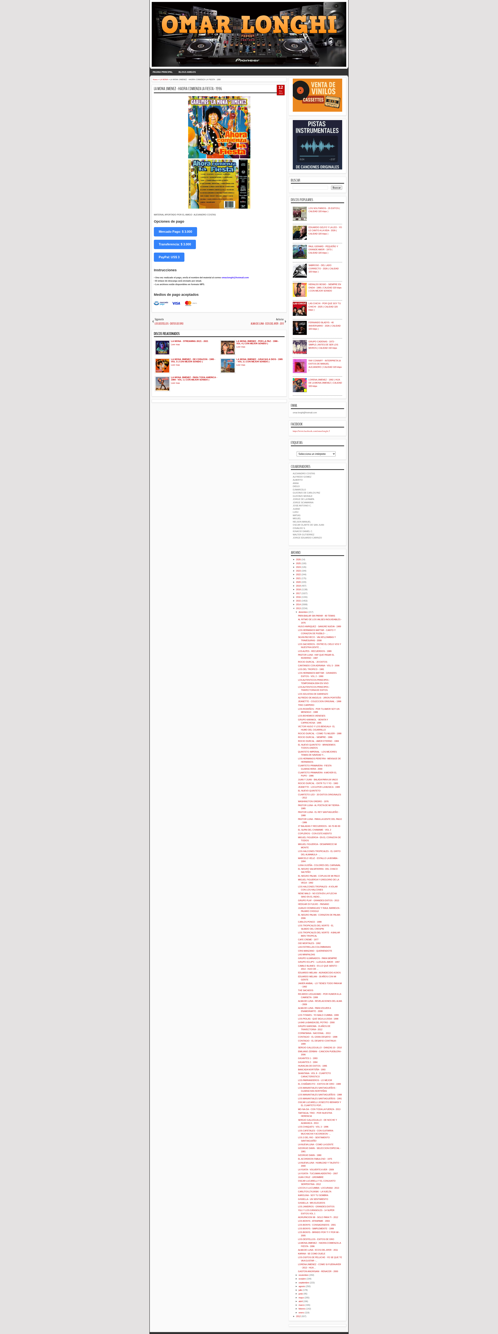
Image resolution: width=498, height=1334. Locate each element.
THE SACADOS (305, 990)
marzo (302, 1305)
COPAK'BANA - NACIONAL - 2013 (314, 1033)
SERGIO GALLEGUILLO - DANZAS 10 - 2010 (320, 1047)
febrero (302, 1309)
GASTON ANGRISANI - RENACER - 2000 (318, 1271)
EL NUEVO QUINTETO (309, 791)
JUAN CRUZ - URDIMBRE (311, 1177)
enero (301, 1312)
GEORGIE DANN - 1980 (309, 1155)
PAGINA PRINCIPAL (163, 72)
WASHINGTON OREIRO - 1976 (313, 801)
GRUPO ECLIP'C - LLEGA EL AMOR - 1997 (319, 962)
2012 (298, 1316)
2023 (298, 571)
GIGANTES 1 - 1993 (307, 1058)
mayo (301, 1297)
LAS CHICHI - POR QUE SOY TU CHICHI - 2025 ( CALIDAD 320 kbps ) (325, 306)
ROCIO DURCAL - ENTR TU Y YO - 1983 (318, 783)
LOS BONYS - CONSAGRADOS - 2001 (317, 1225)
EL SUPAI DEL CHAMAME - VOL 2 (314, 830)
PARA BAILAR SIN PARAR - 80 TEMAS (316, 616)
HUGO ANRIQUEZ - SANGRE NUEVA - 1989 (319, 626)
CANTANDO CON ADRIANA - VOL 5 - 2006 (318, 665)
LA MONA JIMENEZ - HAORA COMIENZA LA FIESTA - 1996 (188, 89)
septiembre (304, 1282)
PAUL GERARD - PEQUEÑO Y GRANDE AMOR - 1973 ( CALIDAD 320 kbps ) (323, 249)
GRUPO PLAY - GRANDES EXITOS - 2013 (318, 900)
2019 (298, 586)
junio (301, 1294)
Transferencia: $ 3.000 (175, 244)
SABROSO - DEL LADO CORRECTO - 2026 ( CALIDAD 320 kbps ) (324, 268)
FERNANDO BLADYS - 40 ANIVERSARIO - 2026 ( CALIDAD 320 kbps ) (325, 325)
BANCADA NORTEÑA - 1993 (311, 1069)
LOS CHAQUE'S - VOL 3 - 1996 (313, 1127)
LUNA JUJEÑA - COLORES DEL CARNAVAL (319, 865)
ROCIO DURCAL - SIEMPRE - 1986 (315, 737)
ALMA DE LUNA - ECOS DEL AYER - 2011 (318, 1250)
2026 (298, 559)
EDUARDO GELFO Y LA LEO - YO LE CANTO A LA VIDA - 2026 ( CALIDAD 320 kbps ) (325, 230)
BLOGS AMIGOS (187, 72)
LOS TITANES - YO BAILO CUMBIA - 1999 (318, 1015)
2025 (298, 563)
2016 (298, 597)
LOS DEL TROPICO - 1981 (311, 669)
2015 (298, 601)
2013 (298, 608)
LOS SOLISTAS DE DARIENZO (313, 694)
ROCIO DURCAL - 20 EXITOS (312, 662)
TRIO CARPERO (306, 705)
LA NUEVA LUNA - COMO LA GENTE (315, 1144)
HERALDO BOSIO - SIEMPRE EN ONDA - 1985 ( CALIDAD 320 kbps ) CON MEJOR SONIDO (325, 287)
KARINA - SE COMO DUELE (311, 1253)
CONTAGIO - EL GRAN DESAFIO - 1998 (317, 1037)
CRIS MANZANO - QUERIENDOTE (315, 951)
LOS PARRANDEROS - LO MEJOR (315, 1080)
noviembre (304, 1275)
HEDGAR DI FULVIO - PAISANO (313, 904)
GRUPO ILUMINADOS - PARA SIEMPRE (317, 958)
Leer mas (175, 344)
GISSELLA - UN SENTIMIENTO (313, 1199)
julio (300, 1290)
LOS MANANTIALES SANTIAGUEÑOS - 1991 (320, 1098)
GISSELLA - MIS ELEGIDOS (311, 1203)
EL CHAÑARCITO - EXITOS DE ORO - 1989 (319, 1084)
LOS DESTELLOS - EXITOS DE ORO (316, 1239)
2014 (298, 604)
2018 (298, 589)
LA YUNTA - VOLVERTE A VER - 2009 (316, 1169)
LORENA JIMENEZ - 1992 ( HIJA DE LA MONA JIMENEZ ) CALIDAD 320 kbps (325, 383)
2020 (298, 582)
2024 (298, 567)
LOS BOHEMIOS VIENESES (311, 716)
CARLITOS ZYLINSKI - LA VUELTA (314, 1191)
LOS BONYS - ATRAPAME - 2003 (314, 1221)
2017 (298, 593)
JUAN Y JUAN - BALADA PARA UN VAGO (318, 779)
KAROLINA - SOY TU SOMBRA (313, 1195)
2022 (298, 574)
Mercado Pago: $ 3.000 (175, 231)
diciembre (303, 612)
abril (300, 1301)
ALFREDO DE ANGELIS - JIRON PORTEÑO (319, 697)
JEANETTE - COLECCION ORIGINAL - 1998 (319, 701)
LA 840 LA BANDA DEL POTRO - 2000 (316, 1022)
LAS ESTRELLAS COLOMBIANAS (314, 947)
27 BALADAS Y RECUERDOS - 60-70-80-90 (319, 826)
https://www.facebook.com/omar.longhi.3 (311, 430)
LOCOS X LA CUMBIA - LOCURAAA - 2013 (318, 1188)
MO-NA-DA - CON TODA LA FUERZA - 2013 (319, 1109)
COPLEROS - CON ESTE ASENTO (315, 833)
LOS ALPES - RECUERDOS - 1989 (314, 651)
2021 (298, 578)
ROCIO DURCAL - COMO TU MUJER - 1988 (319, 733)
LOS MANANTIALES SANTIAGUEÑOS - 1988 (320, 1094)
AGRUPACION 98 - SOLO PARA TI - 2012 (318, 1217)
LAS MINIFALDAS (306, 954)
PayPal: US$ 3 (169, 257)
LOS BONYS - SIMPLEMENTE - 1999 (316, 1228)
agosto (302, 1286)
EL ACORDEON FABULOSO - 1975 (315, 1159)
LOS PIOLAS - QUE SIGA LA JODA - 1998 (318, 1019)
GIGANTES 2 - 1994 (307, 1062)
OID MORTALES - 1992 (309, 943)
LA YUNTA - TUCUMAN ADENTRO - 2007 (318, 1173)
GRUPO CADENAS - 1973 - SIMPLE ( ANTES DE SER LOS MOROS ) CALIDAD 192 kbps (323, 344)
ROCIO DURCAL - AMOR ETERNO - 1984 (318, 741)
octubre (302, 1279)
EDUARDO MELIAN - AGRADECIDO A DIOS (319, 972)
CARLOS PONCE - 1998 (310, 922)
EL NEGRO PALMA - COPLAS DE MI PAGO (319, 876)
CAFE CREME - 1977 (308, 939)
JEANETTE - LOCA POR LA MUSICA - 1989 (319, 787)
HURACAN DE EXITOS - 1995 (312, 1066)
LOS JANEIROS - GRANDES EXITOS (316, 1206)
